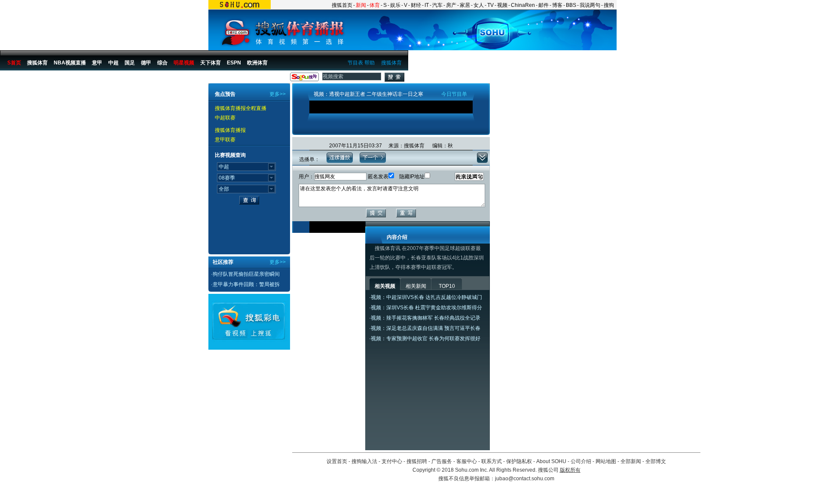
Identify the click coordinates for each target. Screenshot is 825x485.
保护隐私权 (519, 461)
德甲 (146, 63)
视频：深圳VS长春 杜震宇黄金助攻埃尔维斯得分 (426, 308)
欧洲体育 (257, 63)
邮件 (543, 5)
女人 (479, 5)
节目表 (355, 63)
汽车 (437, 5)
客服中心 (466, 461)
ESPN (234, 63)
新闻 (361, 5)
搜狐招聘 (416, 461)
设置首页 (337, 461)
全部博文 (655, 461)
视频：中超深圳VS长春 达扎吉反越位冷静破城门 (426, 297)
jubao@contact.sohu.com (524, 479)
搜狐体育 (391, 63)
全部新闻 (630, 461)
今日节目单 (454, 94)
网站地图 (606, 461)
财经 (416, 5)
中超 (113, 63)
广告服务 (441, 461)
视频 (502, 5)
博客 (557, 5)
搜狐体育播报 (21, 79)
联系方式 (491, 461)
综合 (162, 63)
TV (490, 5)
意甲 (97, 63)
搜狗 (609, 5)
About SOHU (551, 461)
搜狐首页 (342, 5)
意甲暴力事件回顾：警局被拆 (246, 284)
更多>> (277, 94)
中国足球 (69, 79)
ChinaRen (523, 5)
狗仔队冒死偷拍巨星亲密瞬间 (246, 274)
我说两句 (590, 5)
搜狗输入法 (364, 461)
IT (427, 5)
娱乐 (395, 5)
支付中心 (392, 461)
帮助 (369, 63)
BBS (571, 5)
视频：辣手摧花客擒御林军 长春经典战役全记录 (425, 318)
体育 (375, 5)
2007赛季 (112, 79)
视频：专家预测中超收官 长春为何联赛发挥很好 (425, 339)
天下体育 (210, 63)
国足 (130, 63)
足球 (48, 79)
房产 (451, 5)
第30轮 (137, 79)
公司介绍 (581, 461)
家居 (465, 5)
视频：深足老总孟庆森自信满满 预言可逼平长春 (425, 328)
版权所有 (570, 470)
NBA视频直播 (70, 63)
